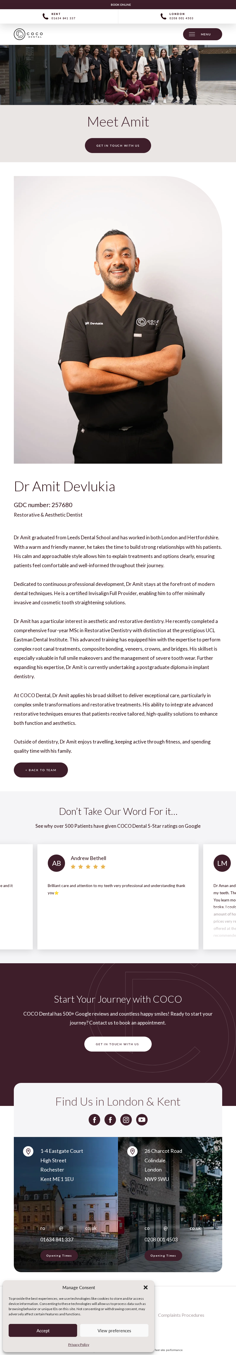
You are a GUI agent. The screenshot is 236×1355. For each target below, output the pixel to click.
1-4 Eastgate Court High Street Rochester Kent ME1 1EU (61, 1165)
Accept (43, 1330)
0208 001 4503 (161, 1239)
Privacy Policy (78, 1344)
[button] (146, 1287)
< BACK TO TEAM (40, 770)
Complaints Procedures (181, 1315)
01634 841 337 (57, 1239)
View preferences (114, 1330)
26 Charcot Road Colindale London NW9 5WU (163, 1165)
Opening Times (59, 1255)
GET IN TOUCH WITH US (118, 145)
